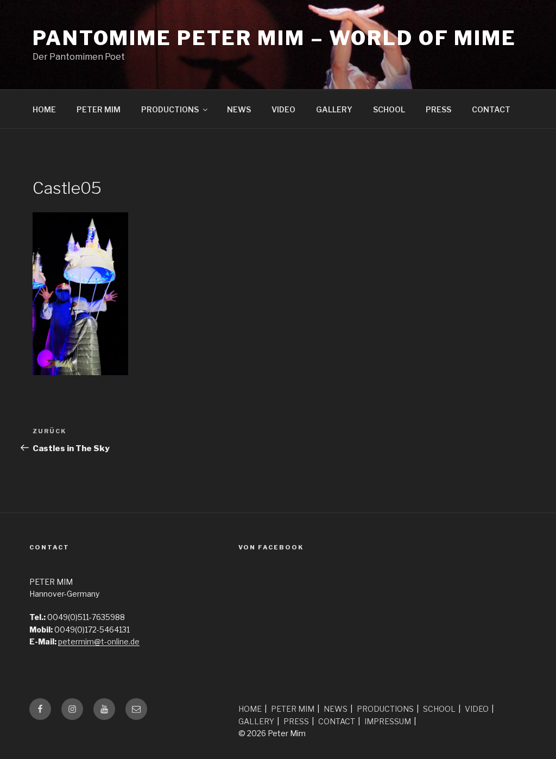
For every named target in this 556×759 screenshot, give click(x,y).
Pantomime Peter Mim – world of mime (274, 38)
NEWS (239, 109)
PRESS (438, 109)
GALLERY (334, 109)
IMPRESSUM (387, 721)
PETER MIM (99, 109)
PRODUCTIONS (170, 109)
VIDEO (283, 109)
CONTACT (491, 109)
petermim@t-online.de (99, 641)
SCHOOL (389, 109)
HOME (44, 109)
